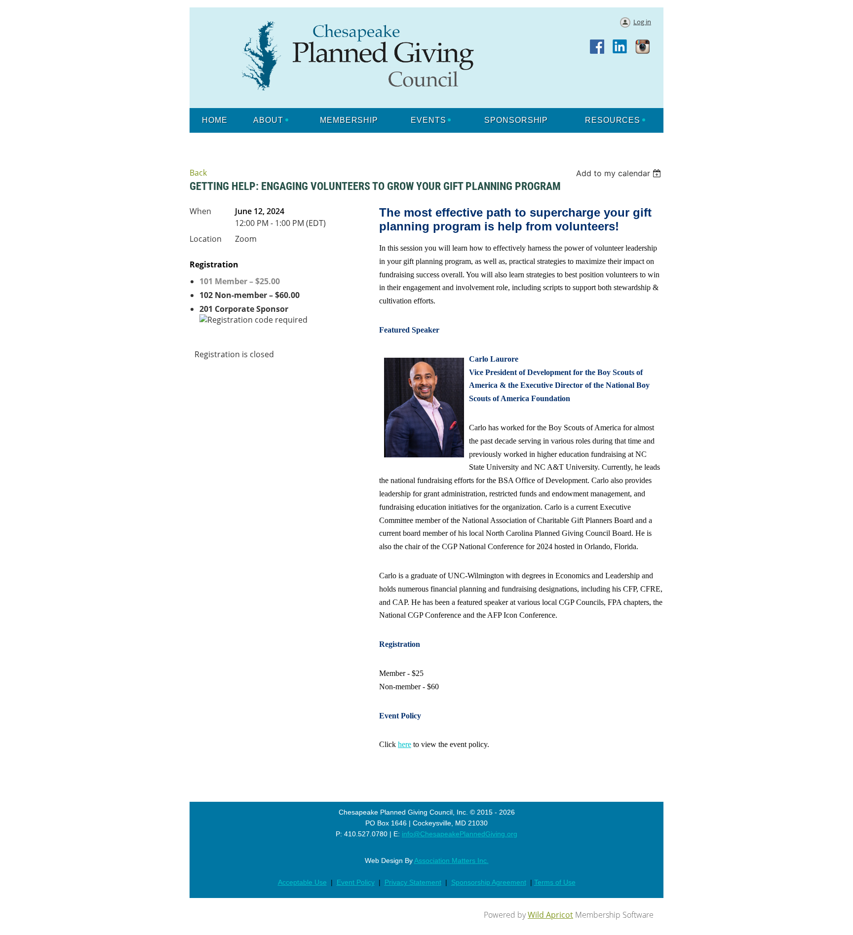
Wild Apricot (550, 914)
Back (198, 172)
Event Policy (356, 882)
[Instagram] (643, 47)
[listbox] (619, 173)
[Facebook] (598, 47)
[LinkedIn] (620, 47)
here (404, 744)
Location (206, 238)
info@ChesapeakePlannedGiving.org (459, 834)
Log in (642, 21)
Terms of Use (555, 882)
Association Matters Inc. (451, 860)
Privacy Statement (413, 882)
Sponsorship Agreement (488, 882)
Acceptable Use (302, 882)
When (200, 211)
